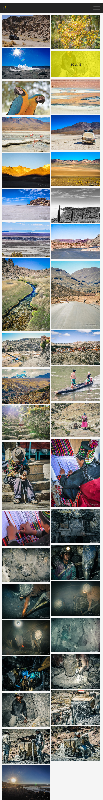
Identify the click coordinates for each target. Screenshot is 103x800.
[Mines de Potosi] (26, 565)
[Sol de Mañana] (26, 63)
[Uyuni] (26, 239)
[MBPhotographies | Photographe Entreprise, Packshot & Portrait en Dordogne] (5, 8)
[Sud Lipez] (26, 170)
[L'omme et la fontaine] (26, 476)
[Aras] (26, 98)
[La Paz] (26, 386)
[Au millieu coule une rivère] (26, 294)
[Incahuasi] (76, 205)
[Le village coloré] (76, 347)
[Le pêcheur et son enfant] (76, 383)
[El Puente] (26, 350)
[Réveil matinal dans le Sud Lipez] (26, 782)
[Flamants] (26, 134)
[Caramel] (76, 169)
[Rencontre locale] (26, 422)
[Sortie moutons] (76, 420)
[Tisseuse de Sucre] (26, 528)
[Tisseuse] (76, 473)
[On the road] (76, 132)
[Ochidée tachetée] (76, 32)
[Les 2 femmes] (76, 295)
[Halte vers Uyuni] (26, 31)
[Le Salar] (26, 204)
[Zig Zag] (76, 241)
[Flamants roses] (76, 96)
